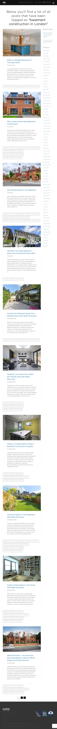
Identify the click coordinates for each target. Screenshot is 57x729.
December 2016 (46, 223)
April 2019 (45, 145)
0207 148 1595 (39, 2)
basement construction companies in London (16, 217)
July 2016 (45, 237)
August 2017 (46, 201)
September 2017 (47, 198)
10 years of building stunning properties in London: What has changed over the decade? (48, 34)
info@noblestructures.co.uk (25, 2)
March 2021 (45, 89)
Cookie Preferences (28, 725)
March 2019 (45, 148)
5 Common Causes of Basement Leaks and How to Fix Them (48, 41)
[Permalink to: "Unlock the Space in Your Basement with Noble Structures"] (22, 498)
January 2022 (46, 61)
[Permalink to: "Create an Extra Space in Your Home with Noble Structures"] (22, 568)
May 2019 (45, 142)
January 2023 (46, 50)
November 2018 (46, 159)
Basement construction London (12, 157)
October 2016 (46, 229)
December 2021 (46, 64)
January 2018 (46, 187)
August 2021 (46, 75)
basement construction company (13, 151)
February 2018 (46, 184)
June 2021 (45, 81)
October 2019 (46, 128)
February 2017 (46, 218)
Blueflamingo (16, 726)
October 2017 (46, 195)
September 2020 (47, 103)
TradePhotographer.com (36, 726)
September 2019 (47, 131)
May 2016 (45, 243)
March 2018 (45, 181)
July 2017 (45, 204)
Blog (21, 723)
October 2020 (46, 100)
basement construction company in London (16, 544)
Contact (26, 723)
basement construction (10, 86)
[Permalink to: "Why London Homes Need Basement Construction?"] (22, 105)
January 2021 (46, 92)
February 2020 (46, 117)
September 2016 (47, 232)
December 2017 (46, 190)
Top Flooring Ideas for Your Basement (21, 190)
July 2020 (45, 109)
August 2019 (46, 134)
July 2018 (45, 170)
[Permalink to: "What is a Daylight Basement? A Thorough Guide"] (22, 42)
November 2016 (46, 226)
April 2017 (45, 212)
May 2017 (45, 209)
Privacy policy (18, 725)
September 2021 (47, 72)
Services (16, 723)
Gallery (9, 723)
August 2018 (46, 167)
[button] (53, 3)
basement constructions (32, 220)
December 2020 (47, 95)
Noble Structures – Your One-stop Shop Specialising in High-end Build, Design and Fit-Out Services (21, 658)
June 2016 (45, 240)
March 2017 (45, 215)
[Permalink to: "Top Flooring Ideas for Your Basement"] (22, 174)
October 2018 (46, 162)
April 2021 (45, 86)
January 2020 (46, 120)
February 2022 (46, 58)
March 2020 (46, 114)
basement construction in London (29, 86)
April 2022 (45, 53)
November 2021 (46, 67)
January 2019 (46, 153)
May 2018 (45, 176)
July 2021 (45, 78)
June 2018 (45, 173)
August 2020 (46, 106)
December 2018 (46, 156)
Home (4, 723)
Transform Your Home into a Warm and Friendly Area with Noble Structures (20, 377)
